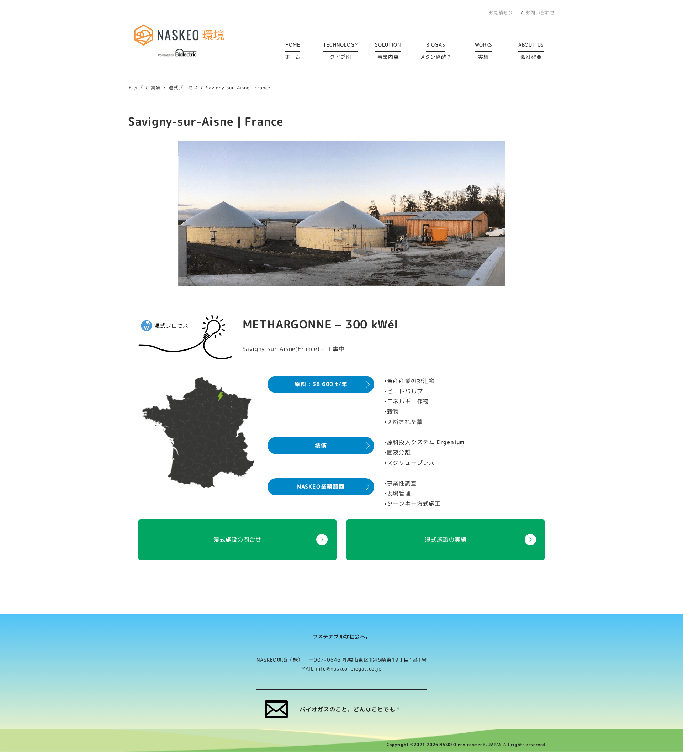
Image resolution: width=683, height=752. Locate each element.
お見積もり (500, 12)
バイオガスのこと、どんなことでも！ (350, 709)
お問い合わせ (540, 12)
